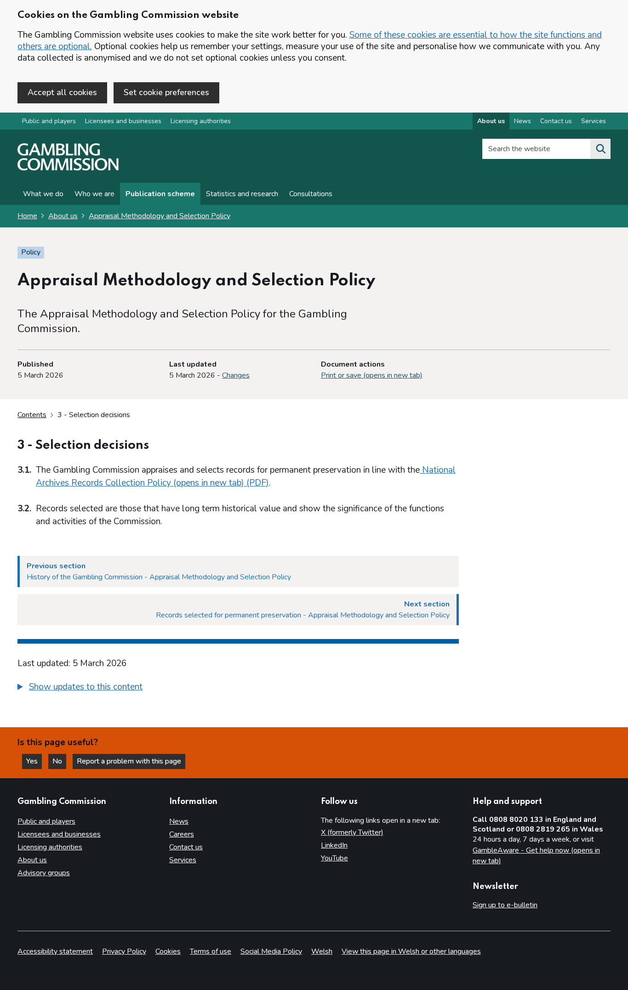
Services (593, 121)
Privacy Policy (124, 951)
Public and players (49, 121)
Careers (181, 834)
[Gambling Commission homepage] (68, 168)
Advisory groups (43, 873)
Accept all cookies (62, 92)
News (522, 121)
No (59, 761)
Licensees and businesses (123, 121)
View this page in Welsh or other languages (411, 951)
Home (27, 216)
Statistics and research (242, 194)
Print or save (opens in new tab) (371, 375)
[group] (238, 688)
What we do (43, 194)
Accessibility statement (55, 951)
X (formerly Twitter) (352, 832)
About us (491, 121)
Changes (236, 375)
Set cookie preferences (166, 92)
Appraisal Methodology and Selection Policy (159, 216)
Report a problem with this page (129, 761)
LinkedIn (334, 845)
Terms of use (210, 951)
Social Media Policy (271, 951)
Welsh (321, 951)
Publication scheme (160, 194)
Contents (31, 415)
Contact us (556, 121)
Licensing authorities (201, 121)
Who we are (94, 194)
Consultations (310, 194)
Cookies (168, 951)
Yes (34, 761)
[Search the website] (600, 149)
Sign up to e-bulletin (505, 905)
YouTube (334, 858)
